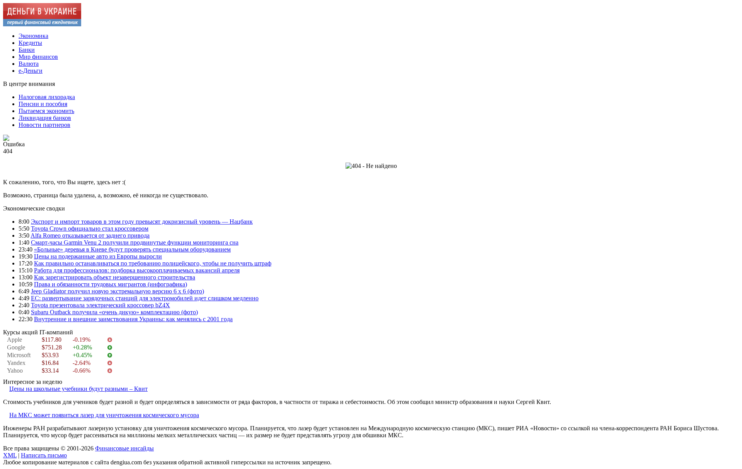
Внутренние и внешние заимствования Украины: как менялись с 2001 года (133, 319)
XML (10, 455)
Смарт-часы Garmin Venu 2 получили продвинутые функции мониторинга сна (134, 242)
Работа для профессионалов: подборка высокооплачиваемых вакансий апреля (137, 270)
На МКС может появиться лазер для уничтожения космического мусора (104, 415)
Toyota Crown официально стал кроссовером (89, 228)
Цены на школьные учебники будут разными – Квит (78, 388)
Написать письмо (44, 455)
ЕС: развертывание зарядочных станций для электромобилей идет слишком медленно (145, 298)
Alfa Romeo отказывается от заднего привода (90, 235)
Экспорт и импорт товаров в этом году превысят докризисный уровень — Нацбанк (142, 221)
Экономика (33, 36)
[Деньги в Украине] (42, 24)
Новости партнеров (44, 125)
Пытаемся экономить (46, 111)
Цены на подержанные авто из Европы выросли (98, 256)
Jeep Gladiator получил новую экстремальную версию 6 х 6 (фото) (117, 291)
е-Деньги (31, 70)
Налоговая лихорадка (47, 97)
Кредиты (30, 42)
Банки (27, 49)
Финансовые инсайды (124, 448)
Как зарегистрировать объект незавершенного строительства (114, 277)
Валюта (29, 63)
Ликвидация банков (45, 118)
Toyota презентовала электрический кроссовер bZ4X (100, 305)
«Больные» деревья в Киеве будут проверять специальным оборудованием (132, 249)
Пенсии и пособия (43, 104)
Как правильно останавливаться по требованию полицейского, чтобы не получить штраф (152, 263)
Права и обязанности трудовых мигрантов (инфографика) (110, 284)
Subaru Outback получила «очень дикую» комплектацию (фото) (114, 312)
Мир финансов (38, 56)
